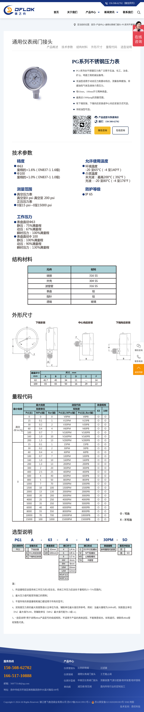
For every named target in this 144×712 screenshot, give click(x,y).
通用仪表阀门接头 (113, 25)
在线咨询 (120, 130)
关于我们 (72, 12)
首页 (56, 12)
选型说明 (126, 47)
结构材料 (82, 47)
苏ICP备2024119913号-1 (78, 702)
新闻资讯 (109, 12)
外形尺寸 (96, 47)
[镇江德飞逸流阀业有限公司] (19, 10)
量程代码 (111, 47)
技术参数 (67, 47)
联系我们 (128, 12)
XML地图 (129, 702)
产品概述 (52, 47)
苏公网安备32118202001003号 (109, 702)
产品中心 (91, 12)
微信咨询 (102, 130)
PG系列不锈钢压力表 (131, 25)
